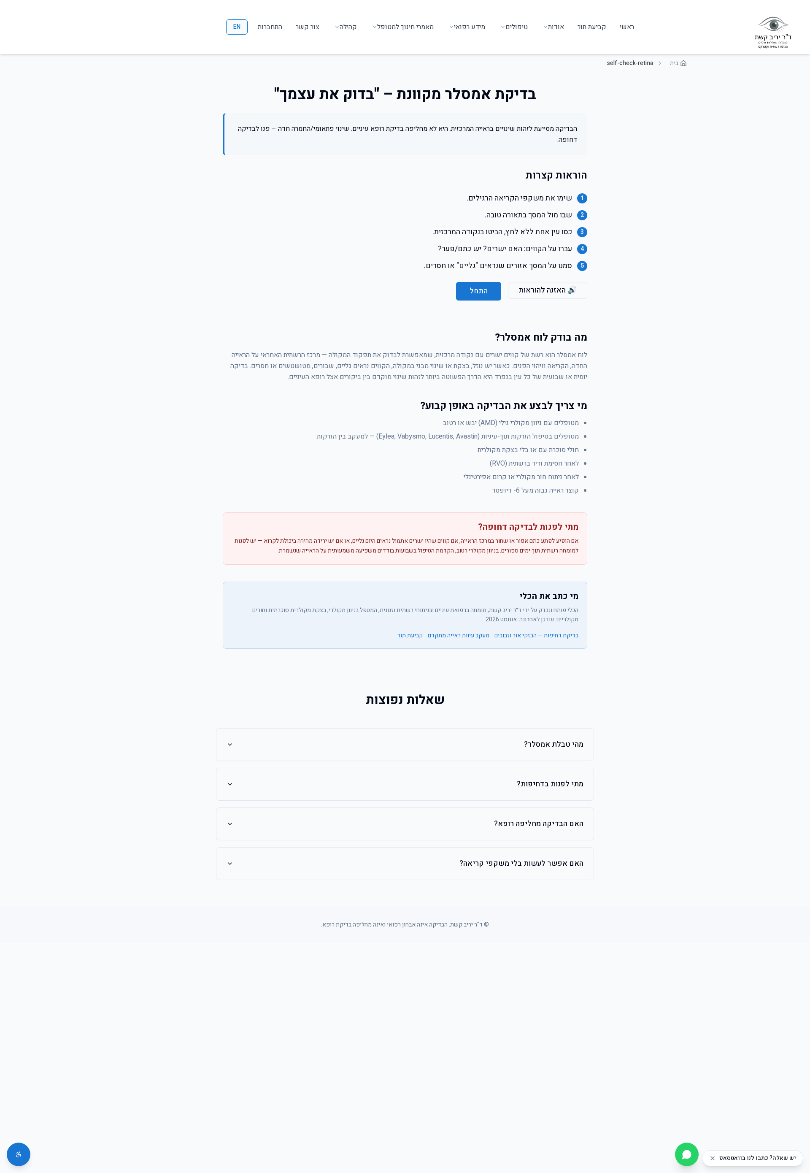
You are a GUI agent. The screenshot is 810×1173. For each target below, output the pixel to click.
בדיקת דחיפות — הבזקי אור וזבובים (536, 635)
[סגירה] (712, 1158)
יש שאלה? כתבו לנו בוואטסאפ (757, 1158)
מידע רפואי (469, 27)
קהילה (348, 27)
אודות (556, 27)
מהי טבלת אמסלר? (553, 744)
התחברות (270, 27)
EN (236, 26)
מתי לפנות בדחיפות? (550, 784)
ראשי (627, 27)
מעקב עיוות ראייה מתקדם (458, 635)
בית (674, 63)
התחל (479, 291)
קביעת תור (592, 27)
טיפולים (516, 27)
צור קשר (307, 27)
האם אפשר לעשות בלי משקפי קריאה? (521, 863)
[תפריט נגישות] (18, 1154)
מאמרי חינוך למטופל (405, 27)
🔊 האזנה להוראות (547, 290)
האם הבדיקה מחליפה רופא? (538, 823)
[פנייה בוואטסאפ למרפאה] (687, 1154)
